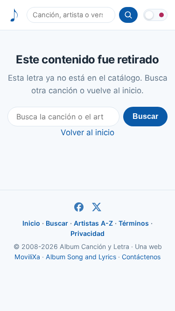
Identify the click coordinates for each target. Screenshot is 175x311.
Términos (134, 223)
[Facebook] (79, 207)
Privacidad (87, 233)
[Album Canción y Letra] (14, 15)
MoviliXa (27, 257)
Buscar (145, 116)
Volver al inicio (87, 132)
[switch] (155, 15)
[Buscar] (128, 15)
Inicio (31, 223)
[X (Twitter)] (96, 207)
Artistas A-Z (93, 223)
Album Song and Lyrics (81, 257)
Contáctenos (141, 257)
